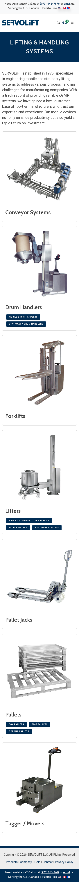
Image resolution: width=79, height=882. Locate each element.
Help (37, 862)
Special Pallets (19, 731)
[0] (64, 23)
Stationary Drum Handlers (26, 324)
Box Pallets (16, 724)
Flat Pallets (40, 724)
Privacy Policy (64, 862)
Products (12, 862)
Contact (48, 862)
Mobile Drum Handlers (23, 317)
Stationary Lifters (47, 527)
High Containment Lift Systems (29, 520)
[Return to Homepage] (20, 22)
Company (26, 862)
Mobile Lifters (18, 527)
